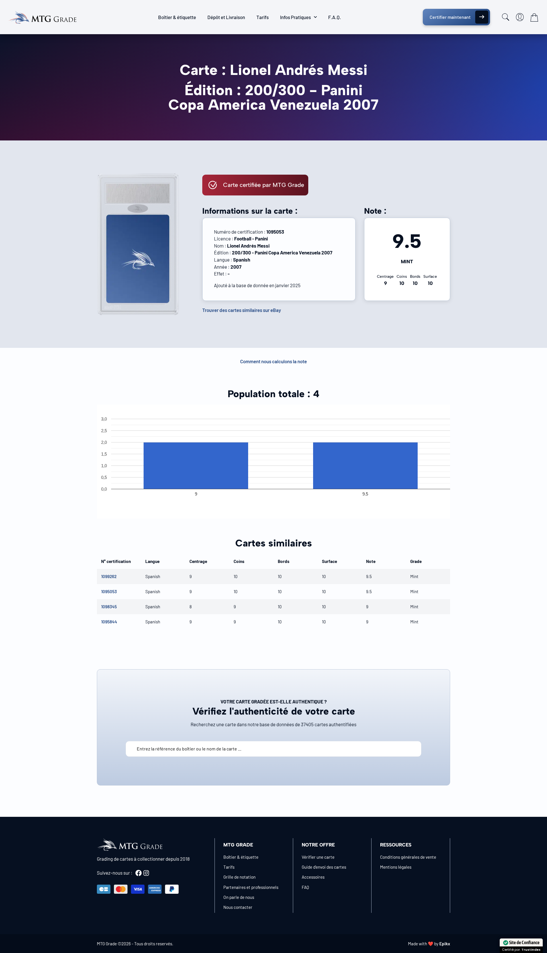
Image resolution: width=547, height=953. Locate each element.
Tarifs (262, 17)
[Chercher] (505, 17)
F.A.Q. (334, 17)
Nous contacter (237, 907)
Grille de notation (239, 876)
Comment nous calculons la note (273, 361)
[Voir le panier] (534, 17)
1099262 (109, 576)
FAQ (305, 887)
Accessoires (313, 876)
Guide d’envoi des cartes (324, 867)
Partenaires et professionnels (250, 887)
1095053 (109, 591)
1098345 (109, 606)
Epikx (444, 943)
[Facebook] (138, 873)
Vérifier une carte (318, 857)
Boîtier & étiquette (177, 17)
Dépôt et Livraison (226, 17)
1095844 (109, 621)
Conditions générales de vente (408, 857)
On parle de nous (238, 897)
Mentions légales (395, 867)
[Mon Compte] (520, 17)
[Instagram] (146, 873)
